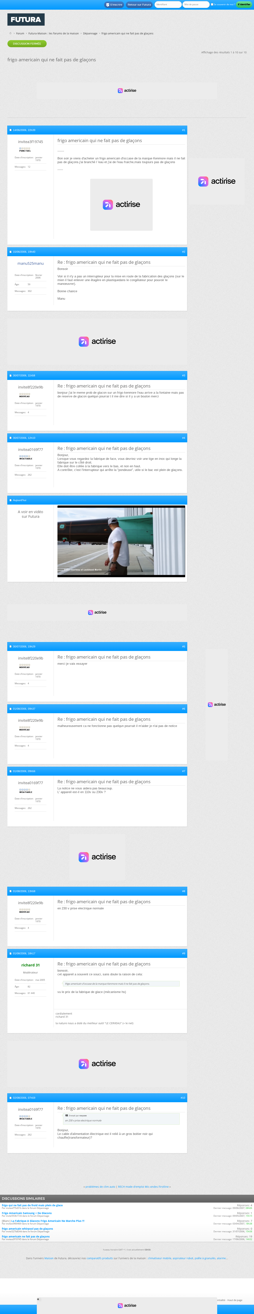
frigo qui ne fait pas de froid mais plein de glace (32, 1205)
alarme (221, 1258)
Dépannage (90, 33)
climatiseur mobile (159, 1258)
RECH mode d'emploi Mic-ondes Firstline (143, 1186)
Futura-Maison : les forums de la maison (53, 33)
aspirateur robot (183, 1258)
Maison (49, 1258)
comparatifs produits (100, 1258)
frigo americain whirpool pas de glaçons (27, 1228)
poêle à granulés (205, 1258)
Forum (20, 33)
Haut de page (234, 1300)
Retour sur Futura (139, 4)
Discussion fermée (27, 43)
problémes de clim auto (100, 1186)
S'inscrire (114, 5)
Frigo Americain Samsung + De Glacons (27, 1213)
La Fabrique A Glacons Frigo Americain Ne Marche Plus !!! (47, 1221)
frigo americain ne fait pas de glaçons (26, 1236)
